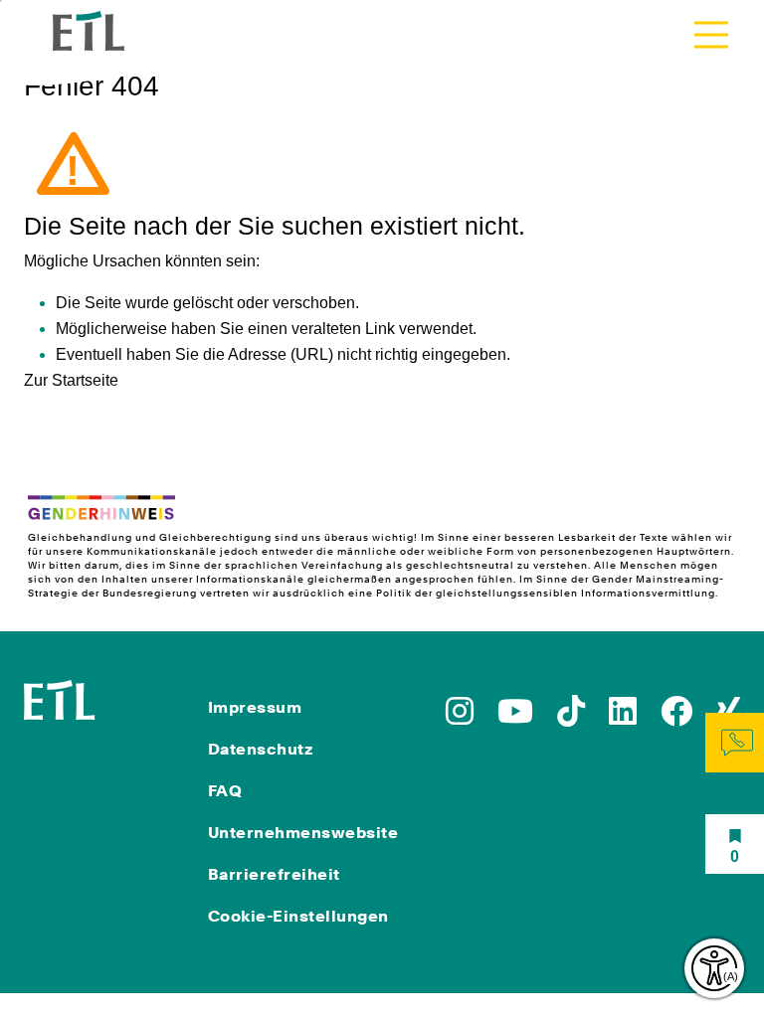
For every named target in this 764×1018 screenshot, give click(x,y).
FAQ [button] (225, 790)
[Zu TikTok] (571, 717)
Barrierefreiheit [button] (274, 874)
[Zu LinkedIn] (623, 717)
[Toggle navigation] (711, 35)
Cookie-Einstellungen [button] (298, 916)
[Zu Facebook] (676, 717)
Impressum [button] (255, 707)
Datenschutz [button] (261, 749)
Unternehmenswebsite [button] (303, 832)
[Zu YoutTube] (515, 717)
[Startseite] (60, 698)
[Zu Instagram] (460, 717)
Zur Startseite (71, 380)
